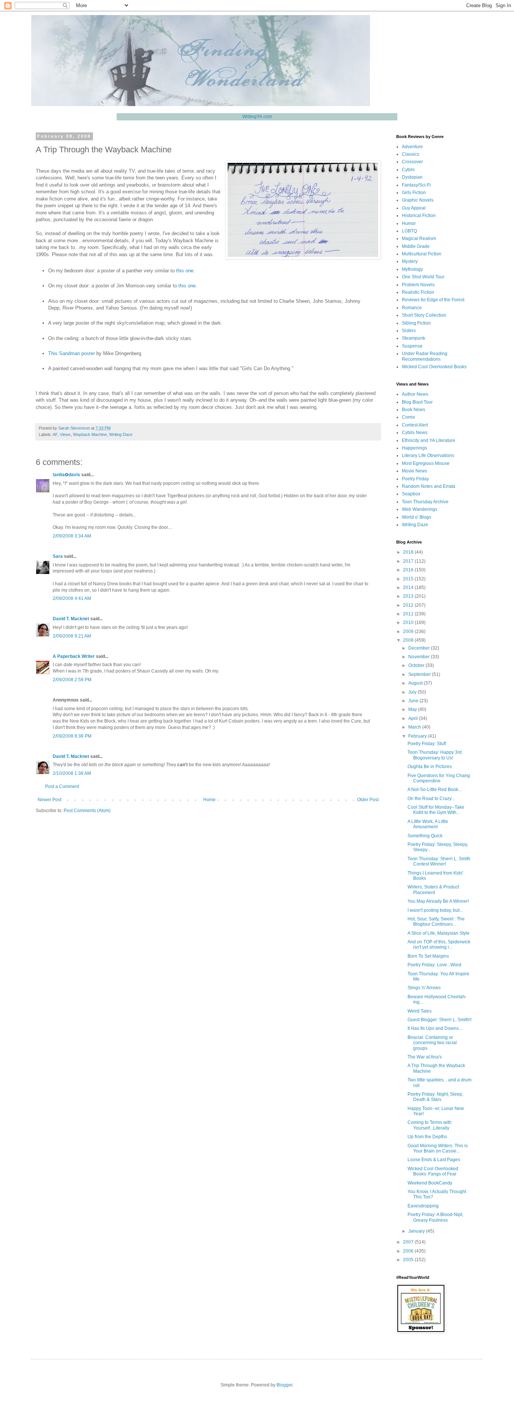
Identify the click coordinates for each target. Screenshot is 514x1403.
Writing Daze (120, 434)
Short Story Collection (424, 315)
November (419, 656)
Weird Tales (420, 1011)
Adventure (412, 146)
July (413, 692)
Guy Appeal (414, 208)
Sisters (409, 330)
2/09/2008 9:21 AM (72, 636)
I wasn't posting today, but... (435, 910)
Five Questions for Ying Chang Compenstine (439, 778)
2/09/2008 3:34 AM (72, 536)
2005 (409, 1259)
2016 (409, 569)
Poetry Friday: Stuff (427, 743)
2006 (409, 1251)
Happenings (414, 448)
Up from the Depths (427, 1136)
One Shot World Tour (423, 276)
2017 (409, 561)
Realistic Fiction (418, 292)
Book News (413, 409)
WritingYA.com (257, 116)
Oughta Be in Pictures (430, 766)
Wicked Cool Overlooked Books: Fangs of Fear (433, 1171)
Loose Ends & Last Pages (434, 1159)
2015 (409, 579)
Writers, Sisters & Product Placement (433, 889)
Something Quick (425, 835)
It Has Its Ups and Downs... (435, 1028)
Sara (58, 556)
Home (209, 799)
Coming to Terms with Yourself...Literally (430, 1125)
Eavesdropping (423, 1206)
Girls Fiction (414, 192)
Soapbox (411, 494)
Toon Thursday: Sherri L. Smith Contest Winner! (439, 861)
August (416, 683)
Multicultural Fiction (421, 254)
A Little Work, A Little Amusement (428, 824)
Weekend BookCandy (430, 1183)
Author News (415, 394)
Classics (410, 154)
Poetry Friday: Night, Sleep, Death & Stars (435, 1097)
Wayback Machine (90, 434)
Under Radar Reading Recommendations (424, 356)
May (413, 709)
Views (65, 434)
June (414, 700)
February (418, 736)
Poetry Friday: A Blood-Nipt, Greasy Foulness (435, 1217)
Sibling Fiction (416, 323)
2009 (409, 631)
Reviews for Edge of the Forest (433, 299)
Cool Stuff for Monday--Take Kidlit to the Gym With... (436, 810)
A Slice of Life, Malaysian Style (439, 933)
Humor (409, 223)
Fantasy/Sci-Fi (416, 185)
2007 (409, 1242)
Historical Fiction (419, 215)
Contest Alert (415, 425)
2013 (409, 596)
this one (184, 270)
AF (55, 434)
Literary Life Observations (428, 455)
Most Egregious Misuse (426, 463)
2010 (409, 622)
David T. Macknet (71, 618)
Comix (408, 417)
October (417, 665)
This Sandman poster (71, 353)
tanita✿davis (66, 474)
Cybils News (414, 432)
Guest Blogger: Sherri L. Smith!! (439, 1019)
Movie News (414, 471)
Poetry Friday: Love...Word (434, 964)
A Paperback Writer (74, 656)
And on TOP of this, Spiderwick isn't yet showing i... (439, 944)
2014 (409, 587)
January (417, 1231)
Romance (412, 307)
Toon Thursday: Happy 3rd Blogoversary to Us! (435, 755)
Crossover (412, 161)
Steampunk (413, 338)
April (413, 718)
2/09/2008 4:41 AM (72, 598)
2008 (409, 640)
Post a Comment (62, 786)
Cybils (408, 169)
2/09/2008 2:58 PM (72, 679)
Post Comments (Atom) (87, 810)
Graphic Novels (417, 200)
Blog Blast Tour (417, 402)
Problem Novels (418, 284)
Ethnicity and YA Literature (428, 440)
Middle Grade (416, 246)
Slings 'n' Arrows (424, 987)
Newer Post (49, 799)
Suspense (412, 346)
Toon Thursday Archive (425, 501)
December (419, 648)
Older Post (368, 799)
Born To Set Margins (428, 956)
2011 (409, 613)
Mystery (410, 261)
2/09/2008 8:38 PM (72, 736)
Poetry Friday (415, 478)
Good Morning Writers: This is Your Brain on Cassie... (438, 1148)
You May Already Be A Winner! (438, 901)
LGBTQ (409, 231)
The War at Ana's (425, 1057)
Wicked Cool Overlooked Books (434, 366)
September (420, 674)
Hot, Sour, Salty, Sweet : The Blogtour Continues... (436, 921)
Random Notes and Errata (428, 486)
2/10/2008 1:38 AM (72, 773)
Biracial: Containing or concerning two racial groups (432, 1043)
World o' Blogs (416, 517)
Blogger (284, 1385)
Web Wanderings (419, 509)
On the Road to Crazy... (431, 798)
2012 (409, 605)
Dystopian (412, 177)
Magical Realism (419, 238)
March (415, 727)
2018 (409, 552)
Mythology (412, 269)
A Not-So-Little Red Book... (435, 789)
